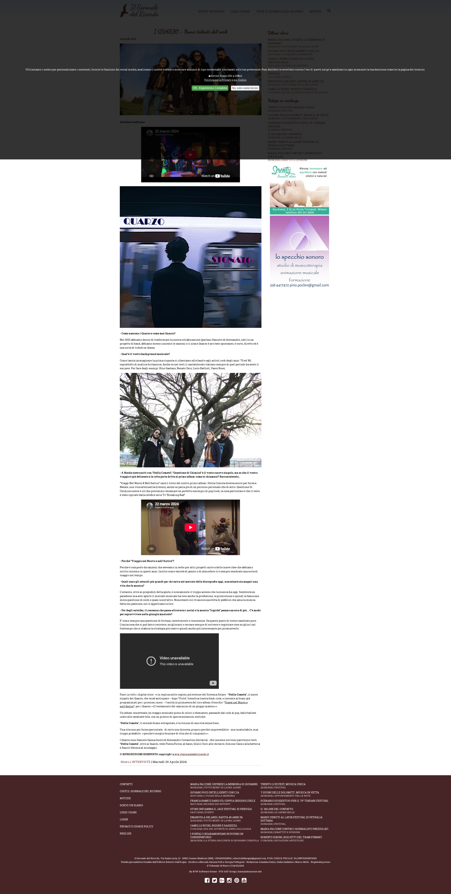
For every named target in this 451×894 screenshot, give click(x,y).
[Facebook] (207, 880)
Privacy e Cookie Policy (136, 826)
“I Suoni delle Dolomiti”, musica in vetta (290, 794)
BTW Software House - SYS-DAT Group (214, 871)
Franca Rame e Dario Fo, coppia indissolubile (222, 802)
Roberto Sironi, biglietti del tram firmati (291, 839)
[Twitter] (214, 880)
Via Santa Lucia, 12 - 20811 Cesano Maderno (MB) (186, 858)
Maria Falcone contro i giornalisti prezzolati (294, 830)
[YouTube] (244, 880)
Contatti (126, 784)
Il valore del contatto (278, 810)
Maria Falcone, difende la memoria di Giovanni (224, 785)
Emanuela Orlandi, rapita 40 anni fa (216, 819)
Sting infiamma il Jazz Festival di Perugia (221, 810)
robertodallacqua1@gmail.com (249, 858)
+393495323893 (222, 858)
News (125, 762)
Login (124, 819)
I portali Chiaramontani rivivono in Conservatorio (224, 837)
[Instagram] (229, 880)
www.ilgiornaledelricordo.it (190, 754)
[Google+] (222, 880)
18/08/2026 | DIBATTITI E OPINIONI (287, 160)
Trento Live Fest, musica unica (283, 785)
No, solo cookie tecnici (245, 87)
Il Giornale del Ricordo (146, 858)
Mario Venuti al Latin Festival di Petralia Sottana (291, 820)
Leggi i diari (128, 812)
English (125, 833)
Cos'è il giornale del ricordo (140, 791)
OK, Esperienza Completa (210, 88)
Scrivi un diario (131, 805)
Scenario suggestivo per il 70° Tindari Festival (295, 802)
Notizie (125, 798)
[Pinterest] (236, 880)
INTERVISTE (141, 762)
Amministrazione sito (249, 871)
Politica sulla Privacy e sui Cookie (225, 80)
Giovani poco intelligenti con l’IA (214, 794)
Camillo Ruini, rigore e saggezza (220, 827)
